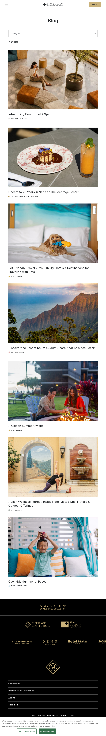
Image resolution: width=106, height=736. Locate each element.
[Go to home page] (53, 667)
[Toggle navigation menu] (7, 4)
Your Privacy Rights (26, 731)
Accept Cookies (47, 731)
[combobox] (53, 33)
